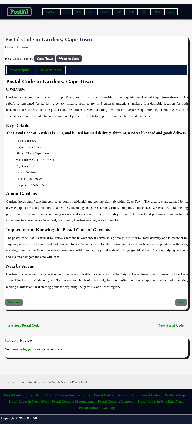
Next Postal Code (173, 325)
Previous (14, 302)
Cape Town (45, 58)
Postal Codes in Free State (23, 395)
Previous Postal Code (21, 325)
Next (181, 302)
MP (131, 12)
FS (79, 12)
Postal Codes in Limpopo (116, 401)
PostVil (51, 12)
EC (66, 12)
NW (157, 12)
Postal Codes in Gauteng (97, 408)
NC (144, 12)
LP (118, 12)
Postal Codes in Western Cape (116, 395)
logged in (29, 349)
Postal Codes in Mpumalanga (73, 401)
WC (171, 12)
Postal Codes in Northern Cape (68, 395)
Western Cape (69, 58)
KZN (105, 12)
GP (91, 12)
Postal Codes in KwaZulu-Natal (161, 401)
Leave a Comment (18, 47)
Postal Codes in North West (29, 401)
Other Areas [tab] (53, 70)
